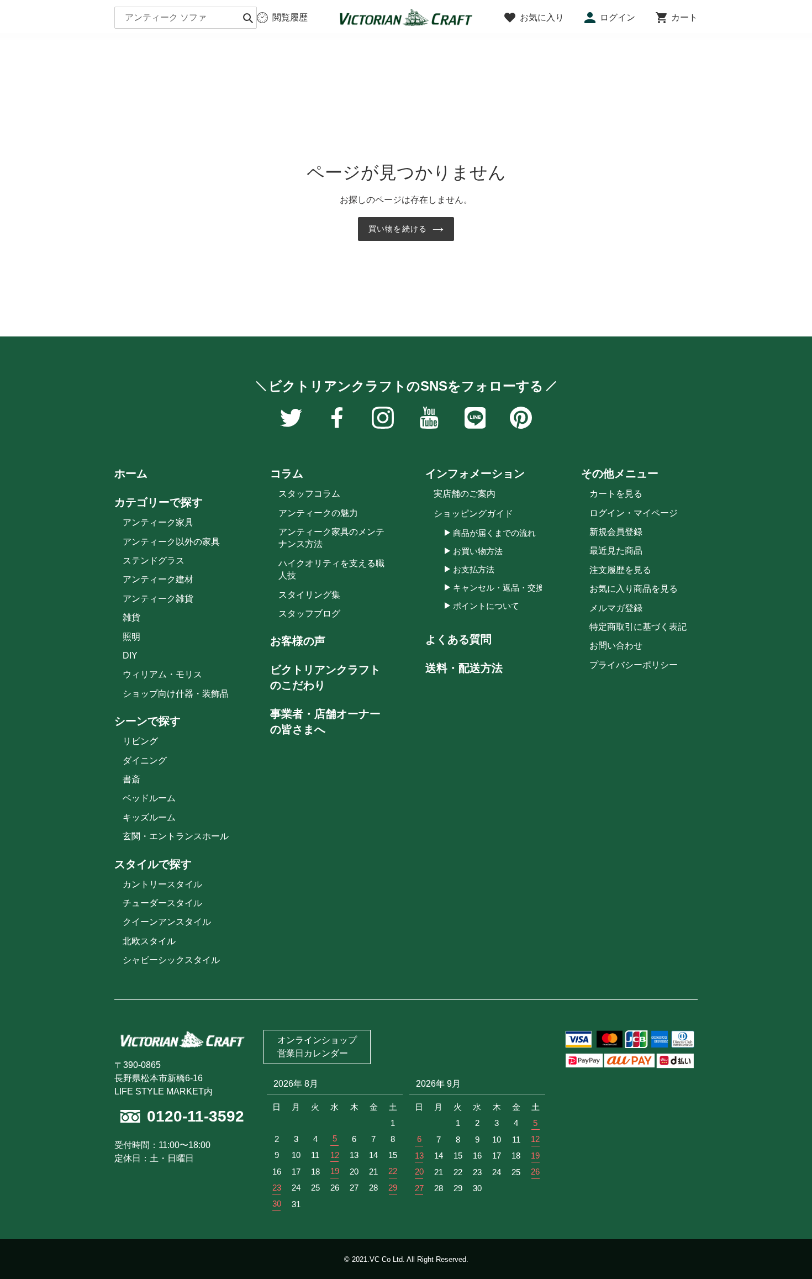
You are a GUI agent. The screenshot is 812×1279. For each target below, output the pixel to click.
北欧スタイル (149, 941)
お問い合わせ (615, 645)
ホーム (130, 473)
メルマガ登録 (615, 608)
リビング (140, 741)
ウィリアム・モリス (162, 674)
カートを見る (615, 493)
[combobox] (185, 18)
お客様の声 (297, 641)
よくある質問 (458, 639)
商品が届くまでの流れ (494, 533)
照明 (131, 636)
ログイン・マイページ (633, 513)
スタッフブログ (309, 613)
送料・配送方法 (464, 668)
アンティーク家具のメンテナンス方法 (331, 538)
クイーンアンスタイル (167, 922)
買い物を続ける (397, 228)
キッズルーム (149, 817)
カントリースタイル (162, 884)
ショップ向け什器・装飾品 (176, 693)
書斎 (131, 779)
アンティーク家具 (158, 522)
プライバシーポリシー (633, 665)
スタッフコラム (309, 493)
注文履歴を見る (620, 570)
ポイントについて (486, 605)
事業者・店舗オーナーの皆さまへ (325, 721)
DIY (130, 655)
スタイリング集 (309, 594)
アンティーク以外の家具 (171, 541)
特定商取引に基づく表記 (638, 626)
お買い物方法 (478, 551)
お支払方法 (473, 569)
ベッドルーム (149, 798)
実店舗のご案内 (464, 493)
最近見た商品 (615, 550)
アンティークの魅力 (318, 513)
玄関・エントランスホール (176, 836)
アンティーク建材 (158, 579)
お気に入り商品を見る (633, 588)
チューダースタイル (162, 903)
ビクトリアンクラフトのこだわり (325, 677)
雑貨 (131, 617)
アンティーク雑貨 (158, 598)
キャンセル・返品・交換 (498, 587)
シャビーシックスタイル (171, 960)
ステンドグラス (153, 560)
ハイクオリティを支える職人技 (331, 569)
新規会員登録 (615, 531)
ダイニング (145, 760)
